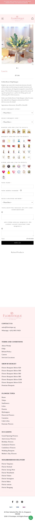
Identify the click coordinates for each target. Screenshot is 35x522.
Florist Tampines (7, 464)
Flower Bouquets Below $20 (11, 368)
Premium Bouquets (8, 385)
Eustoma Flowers (7, 424)
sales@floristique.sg (8, 327)
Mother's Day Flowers (9, 453)
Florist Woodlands (8, 473)
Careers (4, 354)
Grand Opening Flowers (10, 436)
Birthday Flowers (7, 442)
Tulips (4, 400)
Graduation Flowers (8, 445)
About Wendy (6, 346)
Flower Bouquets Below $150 (12, 382)
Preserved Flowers (8, 415)
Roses (4, 397)
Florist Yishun (6, 475)
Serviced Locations (8, 357)
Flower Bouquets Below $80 (11, 376)
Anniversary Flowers (9, 439)
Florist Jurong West (8, 470)
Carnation (5, 418)
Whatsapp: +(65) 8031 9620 (11, 330)
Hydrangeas (6, 412)
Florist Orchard (7, 467)
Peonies (4, 409)
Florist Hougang (7, 487)
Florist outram (6, 484)
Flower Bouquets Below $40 (11, 370)
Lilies (4, 406)
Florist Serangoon (8, 478)
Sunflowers (5, 403)
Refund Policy (6, 351)
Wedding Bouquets (8, 450)
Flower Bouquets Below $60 (11, 373)
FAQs (4, 348)
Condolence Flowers (8, 448)
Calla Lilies (6, 421)
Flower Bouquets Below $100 (12, 379)
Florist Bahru (6, 481)
